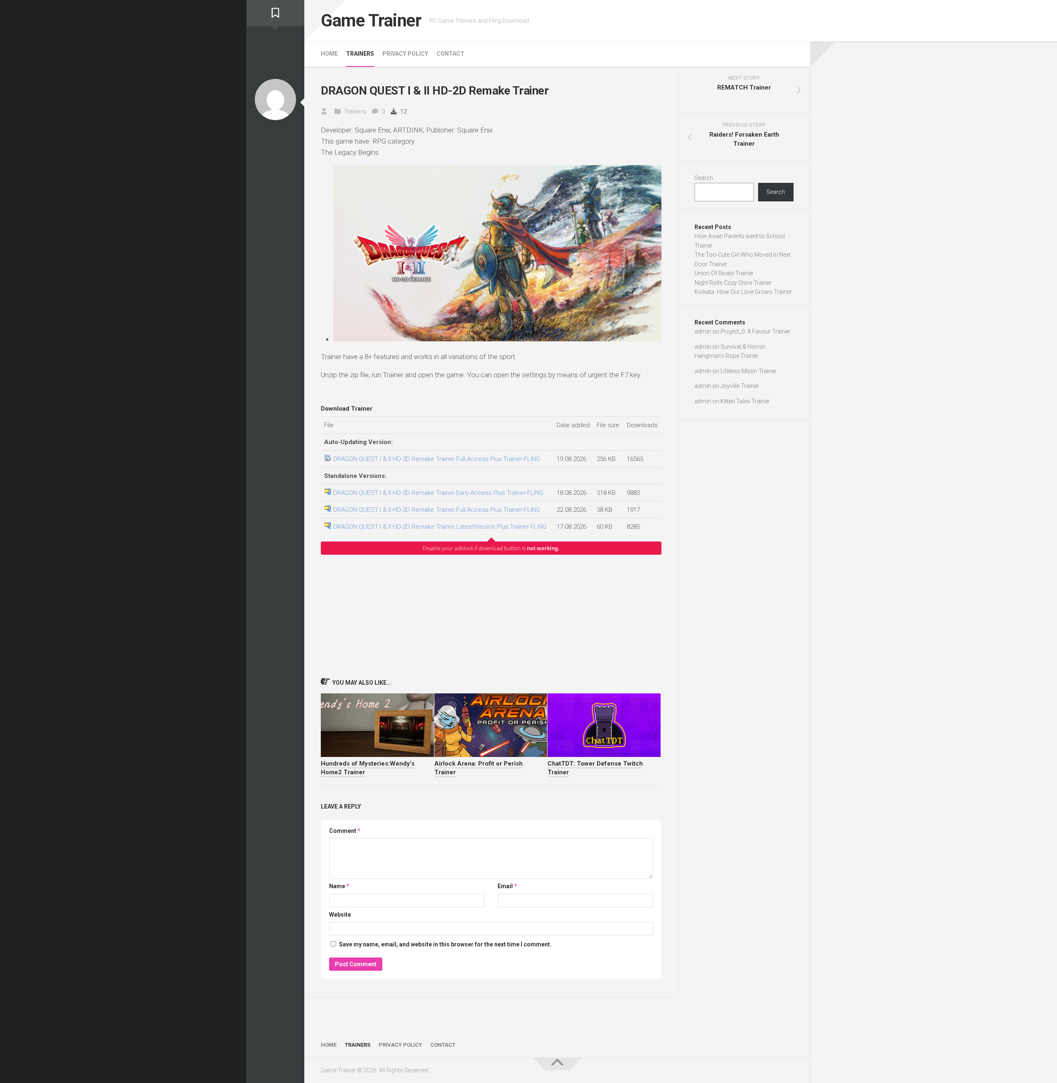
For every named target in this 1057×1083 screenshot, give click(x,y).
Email (507, 886)
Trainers (360, 53)
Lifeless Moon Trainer (748, 371)
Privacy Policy (405, 53)
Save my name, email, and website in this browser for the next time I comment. (445, 944)
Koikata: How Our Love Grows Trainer (743, 291)
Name (339, 886)
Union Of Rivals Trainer (724, 273)
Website (340, 914)
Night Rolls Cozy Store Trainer (733, 282)
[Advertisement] (491, 616)
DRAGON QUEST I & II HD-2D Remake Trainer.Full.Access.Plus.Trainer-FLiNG (436, 459)
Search (703, 178)
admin (702, 331)
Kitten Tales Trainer (745, 401)
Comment (344, 831)
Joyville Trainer (739, 386)
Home (329, 53)
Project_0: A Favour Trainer (755, 331)
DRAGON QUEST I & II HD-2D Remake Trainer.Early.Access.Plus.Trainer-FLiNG (438, 493)
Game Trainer (371, 20)
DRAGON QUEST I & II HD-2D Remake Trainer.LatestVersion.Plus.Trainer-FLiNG (440, 526)
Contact (450, 53)
